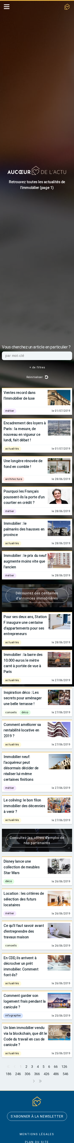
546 (65, 1074)
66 (56, 1067)
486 (56, 1074)
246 (18, 1074)
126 (64, 1067)
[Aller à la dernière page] (40, 1081)
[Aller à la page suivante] (34, 1081)
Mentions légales (37, 1134)
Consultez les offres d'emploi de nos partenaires (37, 840)
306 (27, 1074)
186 (8, 1074)
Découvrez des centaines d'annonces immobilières (37, 595)
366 (37, 1074)
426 (46, 1074)
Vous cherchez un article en (36, 347)
